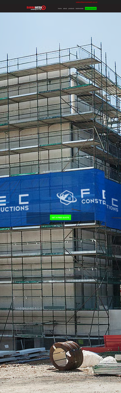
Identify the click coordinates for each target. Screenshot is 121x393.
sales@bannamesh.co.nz (86, 2)
